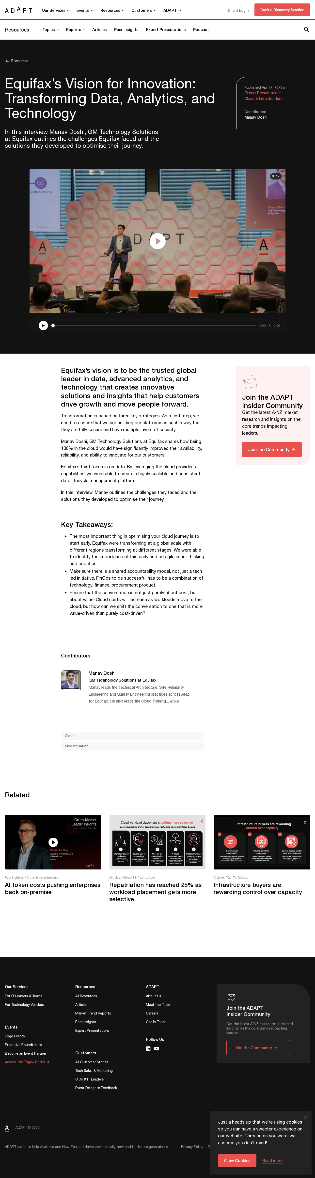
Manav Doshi (255, 117)
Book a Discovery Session (282, 9)
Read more (272, 1160)
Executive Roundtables (23, 1045)
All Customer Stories (91, 1062)
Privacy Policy (192, 1147)
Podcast (201, 29)
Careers (152, 1014)
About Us (153, 996)
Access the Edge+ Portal (25, 1062)
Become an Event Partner (25, 1054)
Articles (99, 29)
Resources (17, 29)
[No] (305, 1117)
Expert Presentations (166, 29)
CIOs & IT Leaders (89, 1080)
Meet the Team (158, 1005)
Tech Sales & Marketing (94, 1071)
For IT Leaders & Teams (23, 996)
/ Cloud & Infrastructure (42, 877)
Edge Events (15, 1036)
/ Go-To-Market (237, 877)
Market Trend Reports (93, 1014)
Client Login (238, 10)
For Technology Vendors (24, 1005)
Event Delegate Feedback (96, 1088)
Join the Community (268, 449)
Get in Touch (156, 1022)
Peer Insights (126, 29)
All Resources (86, 996)
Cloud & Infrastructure (263, 99)
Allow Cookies (237, 1160)
